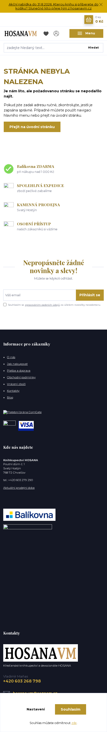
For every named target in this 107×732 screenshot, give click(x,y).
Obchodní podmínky (21, 377)
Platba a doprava (18, 370)
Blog (10, 397)
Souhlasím (70, 709)
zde (74, 723)
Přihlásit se (89, 295)
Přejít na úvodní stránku (32, 127)
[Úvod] (21, 33)
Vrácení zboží (16, 384)
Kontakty (13, 390)
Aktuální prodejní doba (19, 487)
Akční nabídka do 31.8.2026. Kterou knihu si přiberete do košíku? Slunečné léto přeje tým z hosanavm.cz (54, 6)
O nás (11, 357)
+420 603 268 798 (22, 681)
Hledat (93, 47)
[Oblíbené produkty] (47, 33)
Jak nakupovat (17, 364)
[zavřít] (101, 5)
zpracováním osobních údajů (42, 304)
